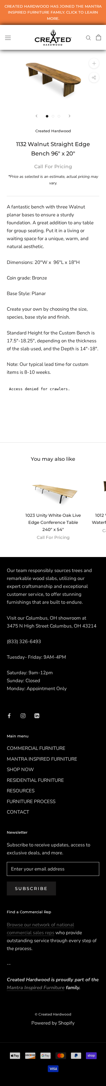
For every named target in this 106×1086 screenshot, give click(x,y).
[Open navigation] (8, 37)
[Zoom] (94, 63)
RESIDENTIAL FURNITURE (35, 780)
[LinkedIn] (36, 716)
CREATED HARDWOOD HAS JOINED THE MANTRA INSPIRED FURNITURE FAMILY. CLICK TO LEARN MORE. (53, 12)
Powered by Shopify (53, 1023)
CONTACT (18, 812)
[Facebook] (9, 716)
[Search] (88, 37)
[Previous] (36, 116)
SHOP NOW (20, 769)
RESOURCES (20, 791)
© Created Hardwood (53, 1014)
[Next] (69, 116)
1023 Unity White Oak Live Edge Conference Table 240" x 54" (53, 522)
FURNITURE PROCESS (31, 801)
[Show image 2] (53, 116)
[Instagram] (23, 716)
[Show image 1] (47, 116)
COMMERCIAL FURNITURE (36, 748)
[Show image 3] (59, 116)
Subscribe (31, 888)
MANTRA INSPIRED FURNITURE (42, 759)
